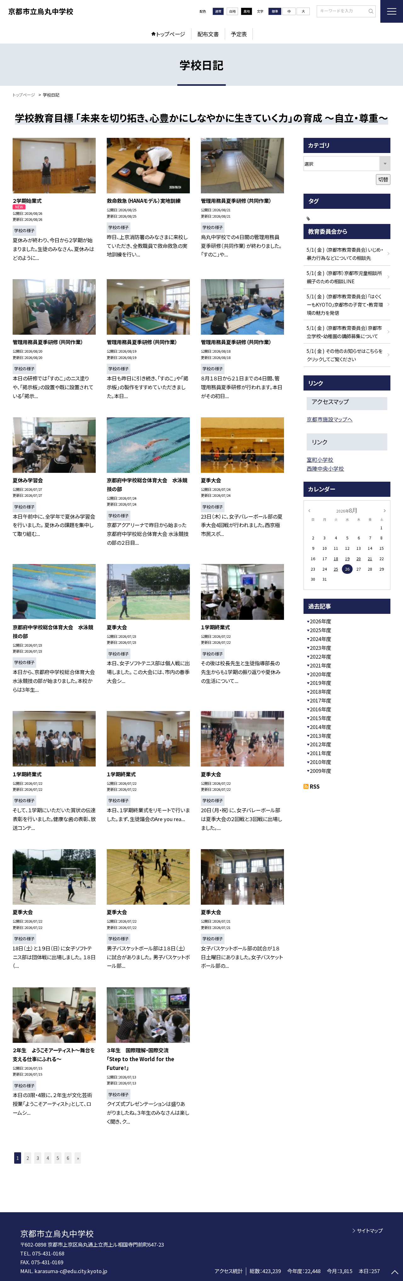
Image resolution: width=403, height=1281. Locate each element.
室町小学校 (320, 459)
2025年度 (320, 630)
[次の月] (385, 510)
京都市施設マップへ (330, 419)
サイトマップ (370, 1230)
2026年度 (320, 621)
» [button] (78, 1158)
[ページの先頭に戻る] (395, 1273)
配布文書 (208, 34)
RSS (315, 786)
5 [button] (58, 1158)
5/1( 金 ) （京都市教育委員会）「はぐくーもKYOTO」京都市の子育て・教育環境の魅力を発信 (345, 304)
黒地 (246, 11)
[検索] (370, 11)
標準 (275, 11)
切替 (383, 179)
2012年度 (320, 744)
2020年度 (320, 674)
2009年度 (320, 770)
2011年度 (320, 753)
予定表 (239, 34)
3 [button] (38, 1158)
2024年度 (320, 639)
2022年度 (320, 656)
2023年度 (320, 647)
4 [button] (48, 1158)
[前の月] (309, 510)
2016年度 (320, 709)
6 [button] (68, 1158)
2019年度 (320, 682)
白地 (232, 11)
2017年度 (320, 700)
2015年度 (320, 718)
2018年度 (320, 691)
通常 (218, 11)
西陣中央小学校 (325, 468)
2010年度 (320, 762)
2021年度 (320, 665)
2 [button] (27, 1158)
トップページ (170, 34)
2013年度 (320, 735)
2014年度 (320, 727)
